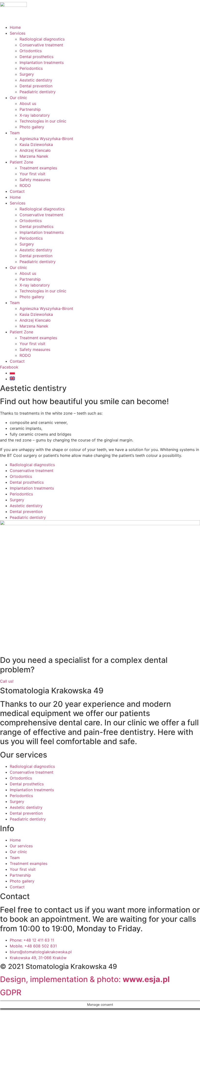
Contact (17, 191)
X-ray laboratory (35, 115)
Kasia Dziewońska (36, 144)
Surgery (27, 74)
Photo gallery (32, 126)
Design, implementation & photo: (85, 979)
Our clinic (18, 97)
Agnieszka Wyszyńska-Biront (46, 138)
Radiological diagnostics (42, 39)
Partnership (30, 109)
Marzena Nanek (34, 156)
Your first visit (32, 173)
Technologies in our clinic (43, 121)
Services (17, 33)
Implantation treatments (42, 62)
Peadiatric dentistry (38, 91)
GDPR (10, 992)
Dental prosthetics (36, 56)
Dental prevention (36, 85)
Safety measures (35, 179)
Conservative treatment (41, 44)
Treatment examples (38, 167)
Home (15, 27)
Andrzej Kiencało (35, 150)
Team (15, 132)
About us (28, 103)
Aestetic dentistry (36, 80)
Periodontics (31, 68)
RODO (25, 185)
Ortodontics (31, 50)
